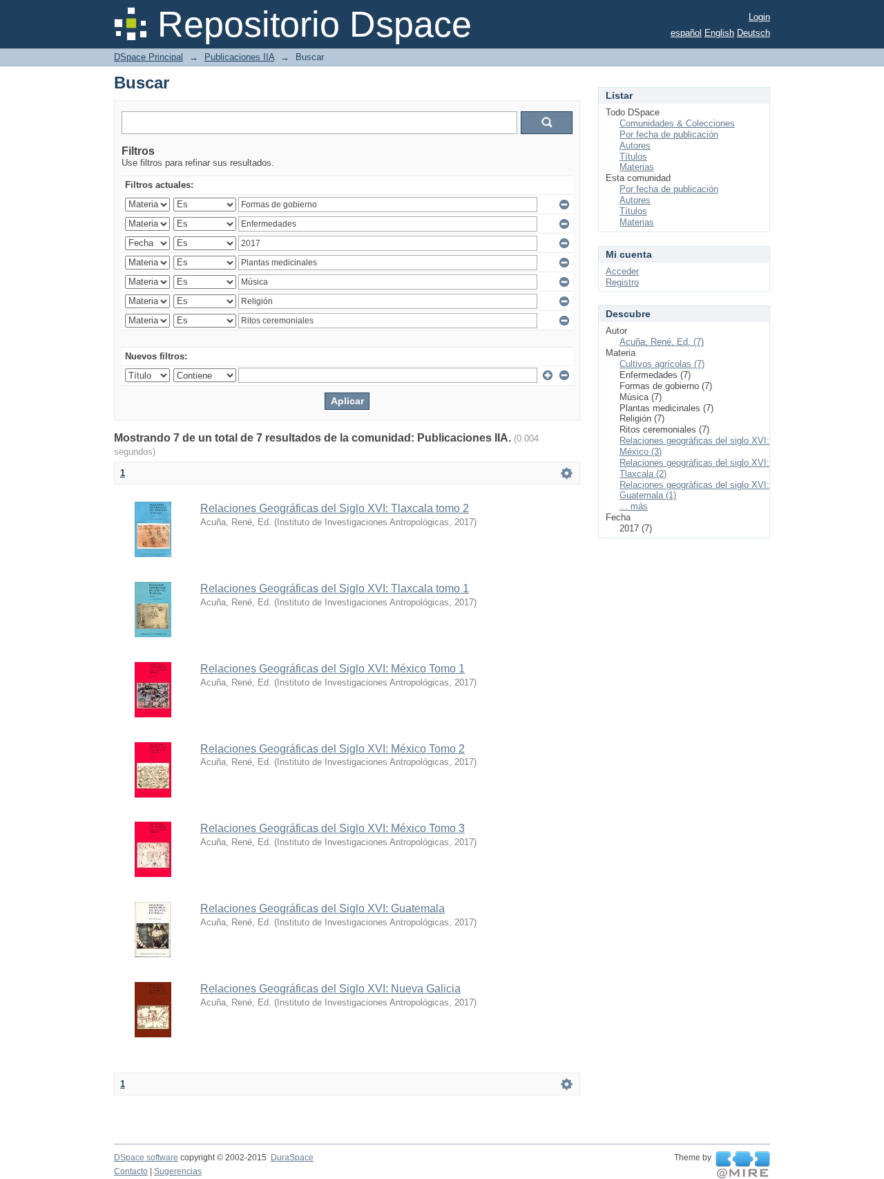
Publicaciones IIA (239, 57)
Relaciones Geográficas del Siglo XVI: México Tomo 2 (332, 749)
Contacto (131, 1171)
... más (633, 506)
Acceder (622, 271)
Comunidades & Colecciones (677, 123)
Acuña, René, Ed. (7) (661, 342)
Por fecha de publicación (668, 134)
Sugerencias (178, 1171)
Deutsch (753, 33)
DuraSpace (292, 1157)
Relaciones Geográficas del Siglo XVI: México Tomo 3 (332, 828)
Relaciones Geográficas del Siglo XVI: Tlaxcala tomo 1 (334, 588)
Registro (622, 282)
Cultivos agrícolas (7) (661, 364)
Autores (635, 145)
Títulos (633, 156)
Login (759, 17)
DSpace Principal (148, 57)
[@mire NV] (742, 1165)
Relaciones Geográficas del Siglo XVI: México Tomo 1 (332, 669)
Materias (636, 167)
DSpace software (146, 1157)
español (686, 33)
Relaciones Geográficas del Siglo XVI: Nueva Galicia (330, 988)
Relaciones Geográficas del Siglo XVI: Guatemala (322, 908)
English (719, 33)
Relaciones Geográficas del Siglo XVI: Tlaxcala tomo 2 (334, 508)
